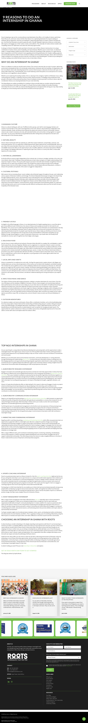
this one (37, 499)
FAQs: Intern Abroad (51, 698)
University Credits (50, 703)
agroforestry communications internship (35, 398)
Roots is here (26, 359)
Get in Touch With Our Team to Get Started (18, 550)
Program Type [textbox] (72, 50)
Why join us (49, 677)
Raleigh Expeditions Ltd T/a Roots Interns (8, 720)
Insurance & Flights (51, 697)
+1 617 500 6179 (13, 670)
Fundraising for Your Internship (54, 700)
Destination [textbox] (71, 46)
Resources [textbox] (71, 54)
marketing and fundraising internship (33, 420)
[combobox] (77, 42)
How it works (49, 678)
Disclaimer (49, 685)
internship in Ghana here (30, 546)
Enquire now (49, 687)
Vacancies (48, 682)
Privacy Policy (68, 665)
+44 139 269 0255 (13, 668)
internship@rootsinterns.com (14, 671)
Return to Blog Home (74, 106)
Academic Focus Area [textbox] (74, 42)
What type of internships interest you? (56, 654)
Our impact (49, 680)
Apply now (49, 688)
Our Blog (48, 695)
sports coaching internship (44, 476)
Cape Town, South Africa (17, 674)
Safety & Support (50, 702)
